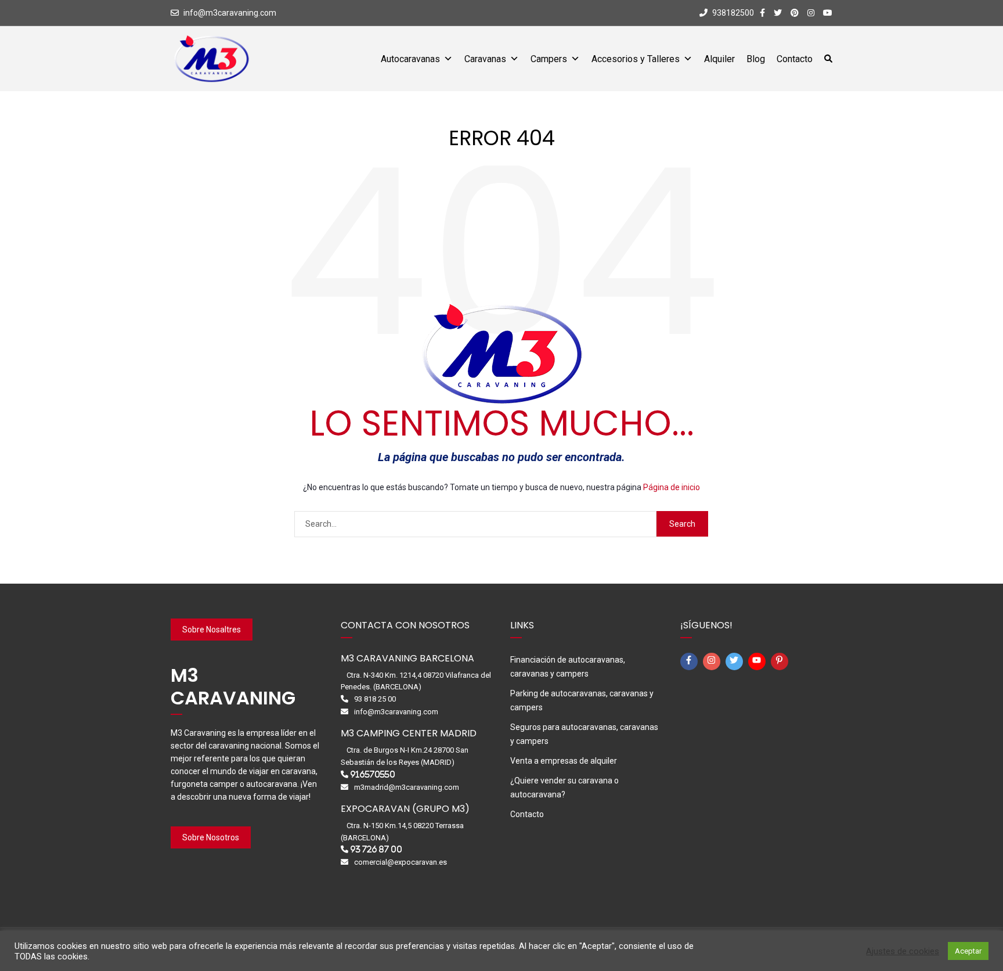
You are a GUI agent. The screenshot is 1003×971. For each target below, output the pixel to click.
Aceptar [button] (968, 951)
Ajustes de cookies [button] (902, 951)
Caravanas (485, 59)
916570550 (372, 774)
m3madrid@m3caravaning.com (406, 787)
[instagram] (713, 661)
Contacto (795, 59)
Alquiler (719, 59)
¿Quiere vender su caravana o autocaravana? (564, 787)
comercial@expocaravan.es (400, 862)
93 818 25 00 (375, 699)
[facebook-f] (690, 661)
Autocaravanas (410, 59)
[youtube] (758, 661)
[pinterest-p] (781, 661)
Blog (755, 59)
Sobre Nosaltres (211, 629)
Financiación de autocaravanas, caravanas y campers (567, 666)
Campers (549, 59)
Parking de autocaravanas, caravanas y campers (582, 700)
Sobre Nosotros (210, 837)
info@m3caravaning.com (229, 12)
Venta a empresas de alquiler (563, 760)
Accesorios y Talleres (635, 59)
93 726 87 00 (376, 849)
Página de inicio (671, 487)
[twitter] (736, 661)
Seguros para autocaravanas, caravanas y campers (584, 734)
